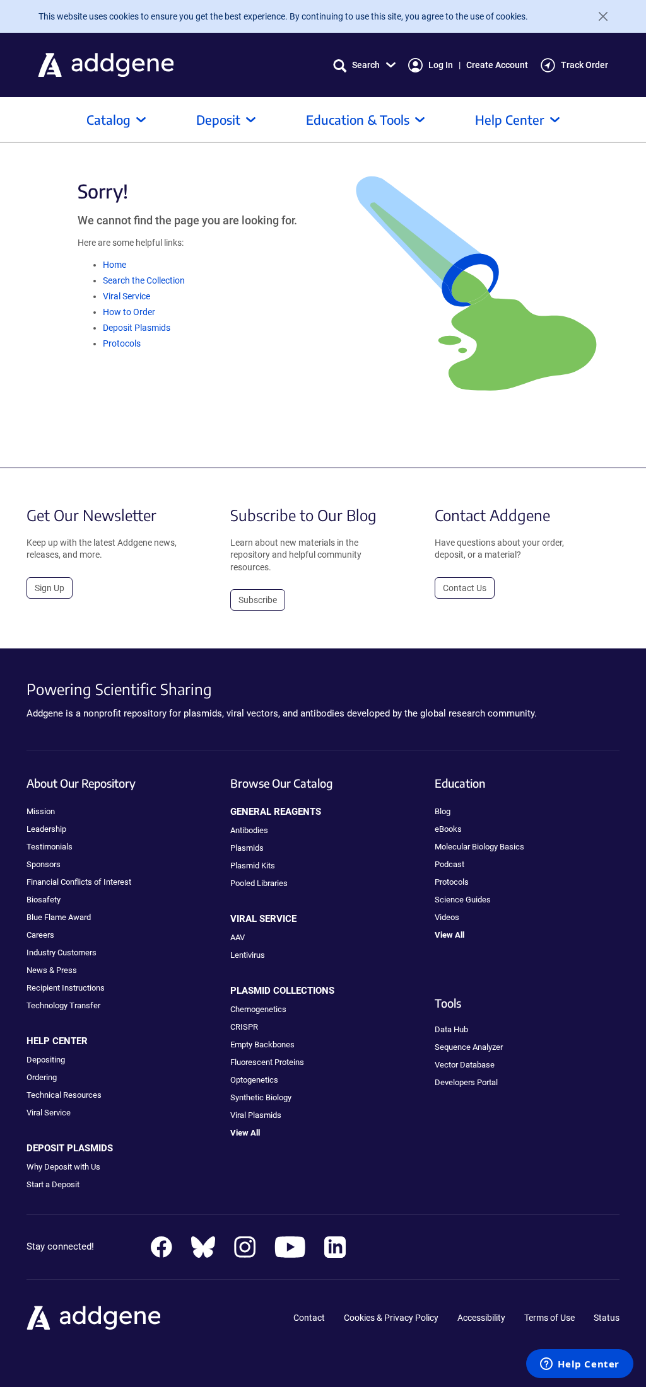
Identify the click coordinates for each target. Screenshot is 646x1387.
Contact (309, 1318)
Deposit (218, 119)
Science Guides (463, 899)
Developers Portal (466, 1082)
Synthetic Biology (260, 1097)
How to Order (129, 312)
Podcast (449, 864)
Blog (442, 811)
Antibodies (249, 830)
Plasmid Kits (252, 865)
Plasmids (247, 848)
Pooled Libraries (259, 883)
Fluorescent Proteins (267, 1062)
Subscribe (257, 600)
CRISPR (244, 1027)
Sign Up (49, 588)
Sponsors (43, 864)
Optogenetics (254, 1080)
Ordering (41, 1077)
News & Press (51, 970)
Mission (40, 811)
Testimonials (49, 846)
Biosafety (43, 899)
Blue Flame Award (58, 917)
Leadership (46, 829)
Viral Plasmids (255, 1115)
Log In (440, 65)
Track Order (584, 65)
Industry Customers (61, 952)
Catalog (108, 119)
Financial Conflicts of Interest (78, 882)
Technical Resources (64, 1095)
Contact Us (464, 588)
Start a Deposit (52, 1184)
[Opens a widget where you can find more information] (579, 1365)
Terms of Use (549, 1318)
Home (114, 265)
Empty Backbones (262, 1044)
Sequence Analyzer (469, 1047)
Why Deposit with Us (63, 1166)
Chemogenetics (258, 1009)
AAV (237, 937)
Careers (40, 935)
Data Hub (451, 1029)
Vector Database (465, 1064)
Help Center (509, 119)
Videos (447, 917)
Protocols (122, 343)
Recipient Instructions (65, 988)
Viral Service (126, 296)
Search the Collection (144, 280)
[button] (364, 65)
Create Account (497, 65)
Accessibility (481, 1318)
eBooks (448, 829)
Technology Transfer (63, 1005)
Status (607, 1318)
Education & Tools (357, 119)
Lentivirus (247, 955)
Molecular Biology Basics (479, 846)
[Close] (598, 16)
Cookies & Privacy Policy (391, 1318)
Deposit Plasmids (136, 328)
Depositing (45, 1059)
